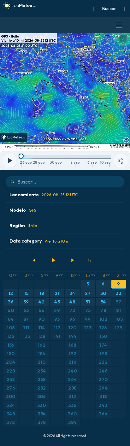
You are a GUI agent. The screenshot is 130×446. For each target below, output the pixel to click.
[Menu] (119, 25)
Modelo (22, 210)
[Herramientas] (120, 160)
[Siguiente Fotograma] (72, 260)
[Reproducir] (53, 260)
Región (23, 225)
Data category (39, 241)
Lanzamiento (43, 194)
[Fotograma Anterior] (34, 260)
